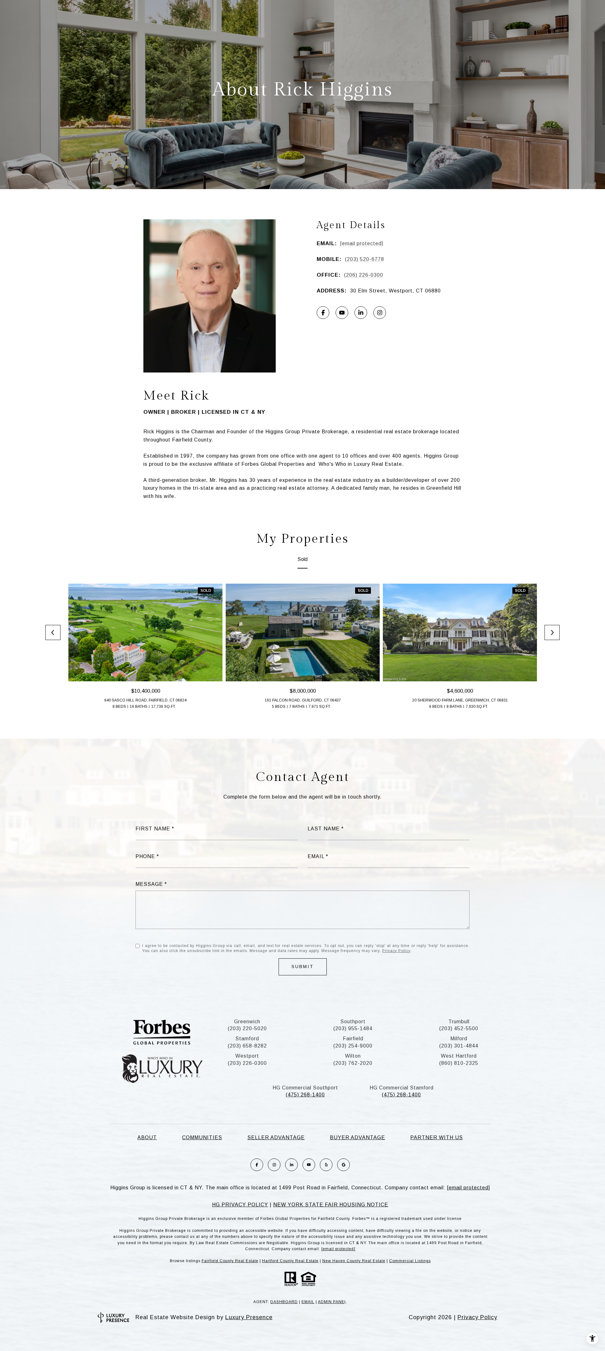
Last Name (324, 828)
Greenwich (247, 1021)
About (147, 1137)
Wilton (353, 1056)
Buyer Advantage (357, 1137)
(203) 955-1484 (352, 1028)
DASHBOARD (284, 1302)
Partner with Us (436, 1137)
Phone (145, 856)
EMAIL (308, 1302)
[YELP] (326, 1164)
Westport (247, 1056)
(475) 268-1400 (305, 1094)
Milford (458, 1038)
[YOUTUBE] (342, 312)
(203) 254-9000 (352, 1045)
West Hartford (459, 1056)
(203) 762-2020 (352, 1063)
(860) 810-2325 (458, 1063)
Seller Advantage (276, 1137)
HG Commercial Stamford (402, 1087)
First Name (152, 828)
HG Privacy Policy (240, 1204)
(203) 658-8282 (247, 1045)
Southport (353, 1021)
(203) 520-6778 (364, 259)
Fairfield (353, 1038)
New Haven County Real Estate (353, 1261)
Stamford (247, 1038)
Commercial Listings (410, 1261)
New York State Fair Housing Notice (330, 1204)
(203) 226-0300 (247, 1063)
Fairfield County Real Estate (230, 1261)
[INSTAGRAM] (379, 312)
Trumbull (459, 1021)
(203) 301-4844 (458, 1045)
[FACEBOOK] (323, 312)
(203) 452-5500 (458, 1028)
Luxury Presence (249, 1317)
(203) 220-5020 (247, 1028)
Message (149, 884)
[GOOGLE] (343, 1164)
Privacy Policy (396, 951)
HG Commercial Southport (305, 1087)
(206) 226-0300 (363, 275)
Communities (202, 1137)
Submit (302, 966)
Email (316, 856)
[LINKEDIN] (360, 312)
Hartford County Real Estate (290, 1261)
